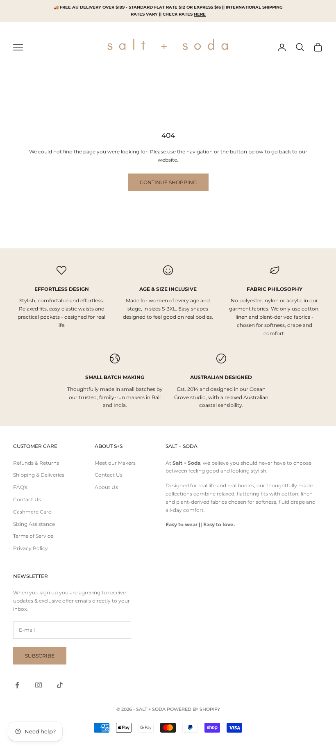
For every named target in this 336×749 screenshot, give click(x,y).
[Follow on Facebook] (17, 685)
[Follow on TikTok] (60, 685)
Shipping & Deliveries (38, 475)
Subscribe (39, 656)
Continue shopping (168, 182)
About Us (106, 487)
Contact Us (27, 499)
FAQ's (20, 487)
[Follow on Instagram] (38, 685)
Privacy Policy (30, 548)
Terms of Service (33, 536)
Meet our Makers (115, 463)
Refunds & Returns (36, 463)
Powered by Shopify (193, 709)
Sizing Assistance (34, 524)
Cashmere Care (32, 512)
